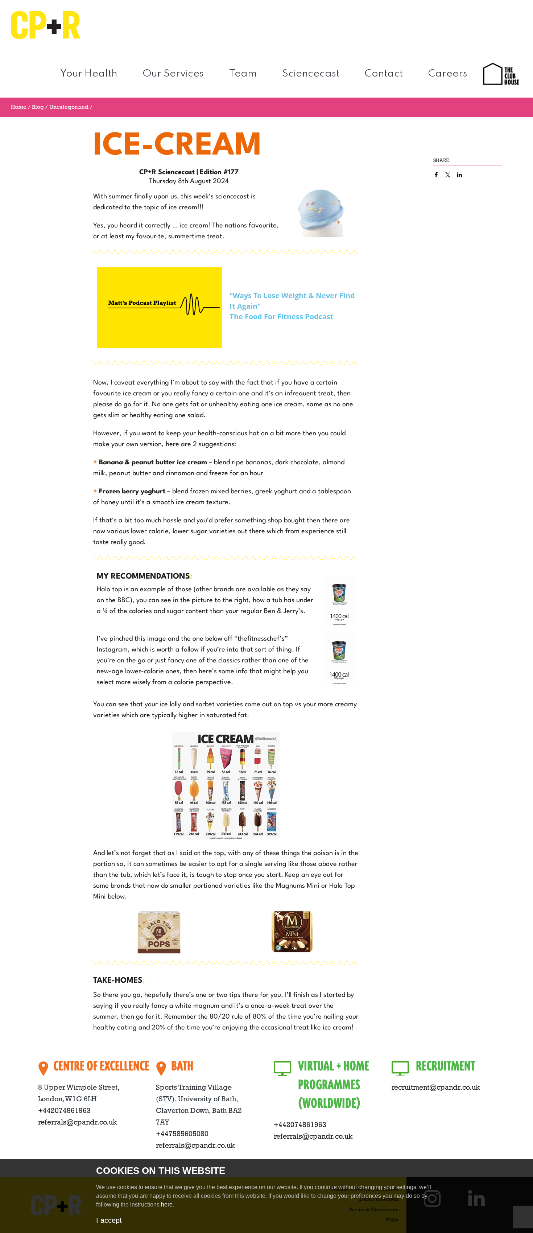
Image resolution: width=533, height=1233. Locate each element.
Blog (38, 107)
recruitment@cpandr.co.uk (436, 1088)
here (167, 1204)
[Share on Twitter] (448, 175)
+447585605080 (182, 1134)
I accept (109, 1220)
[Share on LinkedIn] (459, 175)
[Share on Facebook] (436, 175)
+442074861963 (64, 1111)
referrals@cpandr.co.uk (77, 1122)
